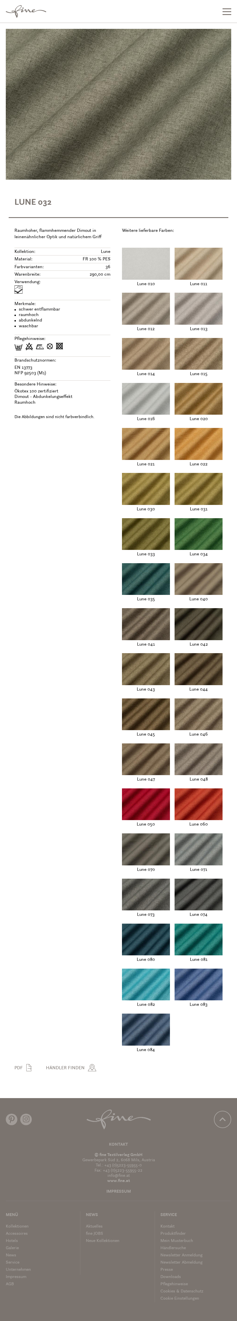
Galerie (12, 1248)
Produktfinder (173, 1234)
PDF (18, 1068)
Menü (12, 1215)
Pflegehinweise (174, 1284)
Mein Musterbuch (176, 1241)
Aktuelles (94, 1226)
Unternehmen (18, 1270)
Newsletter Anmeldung (181, 1255)
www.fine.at (118, 1181)
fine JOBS (94, 1234)
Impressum (118, 1192)
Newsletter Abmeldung (181, 1262)
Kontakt (118, 1145)
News (11, 1255)
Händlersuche (173, 1248)
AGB (10, 1284)
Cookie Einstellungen (179, 1298)
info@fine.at (119, 1176)
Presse (166, 1270)
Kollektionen (17, 1226)
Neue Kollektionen (102, 1241)
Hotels (12, 1241)
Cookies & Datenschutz (181, 1291)
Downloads (170, 1277)
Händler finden (65, 1068)
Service (12, 1262)
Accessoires (17, 1234)
